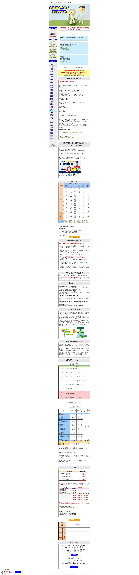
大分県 (51, 133)
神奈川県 (51, 85)
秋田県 (51, 71)
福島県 (51, 74)
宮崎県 (51, 135)
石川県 (51, 90)
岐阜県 (51, 96)
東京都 (51, 84)
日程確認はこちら (68, 67)
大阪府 (51, 106)
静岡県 (51, 98)
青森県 (51, 66)
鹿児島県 (51, 136)
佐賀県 (51, 129)
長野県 (51, 95)
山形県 (51, 72)
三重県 (51, 101)
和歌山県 (51, 110)
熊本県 (51, 132)
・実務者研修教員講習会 (63, 47)
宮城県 (51, 69)
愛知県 (51, 99)
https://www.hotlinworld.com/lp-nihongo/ (73, 173)
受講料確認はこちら (79, 67)
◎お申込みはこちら (74, 237)
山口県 (51, 118)
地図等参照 (66, 222)
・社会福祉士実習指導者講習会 (65, 49)
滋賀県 (51, 103)
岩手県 (51, 68)
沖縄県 (51, 138)
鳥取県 (51, 112)
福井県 (51, 92)
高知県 (51, 125)
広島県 (51, 117)
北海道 (51, 64)
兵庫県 (51, 107)
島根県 (51, 114)
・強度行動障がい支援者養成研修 (65, 50)
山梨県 (51, 93)
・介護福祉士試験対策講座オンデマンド (66, 45)
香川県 (51, 122)
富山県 (51, 89)
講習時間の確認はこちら (74, 402)
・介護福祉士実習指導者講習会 (65, 48)
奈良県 (51, 109)
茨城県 (51, 76)
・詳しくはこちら (62, 38)
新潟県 (51, 87)
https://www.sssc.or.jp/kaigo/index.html (66, 137)
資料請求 (74, 554)
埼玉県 (51, 81)
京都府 (51, 104)
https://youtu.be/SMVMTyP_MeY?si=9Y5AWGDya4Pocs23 (70, 132)
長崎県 (51, 130)
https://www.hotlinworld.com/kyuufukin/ (66, 507)
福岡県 (51, 127)
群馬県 (51, 79)
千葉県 (51, 82)
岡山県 (51, 115)
